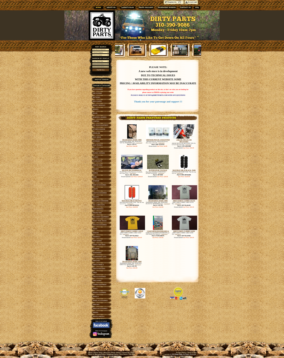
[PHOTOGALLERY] (146, 7)
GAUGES (96, 169)
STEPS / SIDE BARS (99, 245)
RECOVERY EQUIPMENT (101, 217)
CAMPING (96, 121)
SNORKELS (96, 237)
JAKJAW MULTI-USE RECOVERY (184, 140)
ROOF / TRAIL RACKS (99, 221)
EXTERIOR (96, 141)
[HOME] (98, 7)
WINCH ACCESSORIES (100, 308)
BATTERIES (96, 97)
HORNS (95, 173)
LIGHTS (95, 189)
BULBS (95, 113)
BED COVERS (97, 101)
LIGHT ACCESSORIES (100, 193)
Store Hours (123, 354)
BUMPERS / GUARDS (99, 117)
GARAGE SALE (97, 165)
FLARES (95, 157)
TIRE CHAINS (97, 280)
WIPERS (95, 312)
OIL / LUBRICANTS (99, 205)
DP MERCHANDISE (99, 129)
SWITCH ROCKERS (99, 268)
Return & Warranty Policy (97, 354)
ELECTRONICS (98, 145)
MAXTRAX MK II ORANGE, (132, 201)
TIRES (95, 272)
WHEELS (96, 296)
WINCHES (96, 304)
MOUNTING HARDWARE (100, 201)
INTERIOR (96, 181)
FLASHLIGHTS (97, 161)
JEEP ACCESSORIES (99, 185)
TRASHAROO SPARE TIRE (132, 140)
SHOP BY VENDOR (101, 79)
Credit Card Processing (124, 297)
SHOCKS (96, 233)
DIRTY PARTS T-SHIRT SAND (184, 231)
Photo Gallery (116, 352)
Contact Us (125, 352)
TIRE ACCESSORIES (99, 276)
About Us (107, 352)
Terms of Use (191, 352)
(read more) (139, 142)
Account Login (192, 2)
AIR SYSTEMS (97, 93)
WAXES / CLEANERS (99, 292)
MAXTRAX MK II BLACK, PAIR (184, 170)
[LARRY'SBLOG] (127, 7)
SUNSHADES (97, 253)
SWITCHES (96, 260)
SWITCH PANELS (98, 264)
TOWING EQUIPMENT (99, 284)
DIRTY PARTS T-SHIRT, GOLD (132, 231)
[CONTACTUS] (185, 7)
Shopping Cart (172, 2)
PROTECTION (97, 213)
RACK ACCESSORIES (100, 225)
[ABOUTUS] (111, 7)
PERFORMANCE (98, 209)
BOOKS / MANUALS (99, 105)
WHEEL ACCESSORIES (100, 300)
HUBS (95, 177)
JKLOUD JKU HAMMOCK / (132, 170)
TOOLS (95, 288)
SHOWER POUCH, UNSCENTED (158, 140)
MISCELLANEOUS (98, 316)
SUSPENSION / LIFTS (99, 256)
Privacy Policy (181, 352)
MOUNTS (96, 197)
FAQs (132, 352)
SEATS (95, 229)
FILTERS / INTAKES (99, 153)
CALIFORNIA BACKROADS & (158, 231)
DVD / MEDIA (97, 137)
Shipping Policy (112, 354)
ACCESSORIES (98, 89)
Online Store (98, 352)
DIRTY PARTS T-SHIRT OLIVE (184, 201)
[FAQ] (197, 7)
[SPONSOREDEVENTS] (167, 7)
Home (90, 352)
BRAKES (95, 109)
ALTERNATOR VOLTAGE (158, 170)
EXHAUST (96, 149)
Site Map (132, 354)
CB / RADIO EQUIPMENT (100, 125)
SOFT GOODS (97, 241)
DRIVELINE (96, 133)
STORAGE (96, 249)
